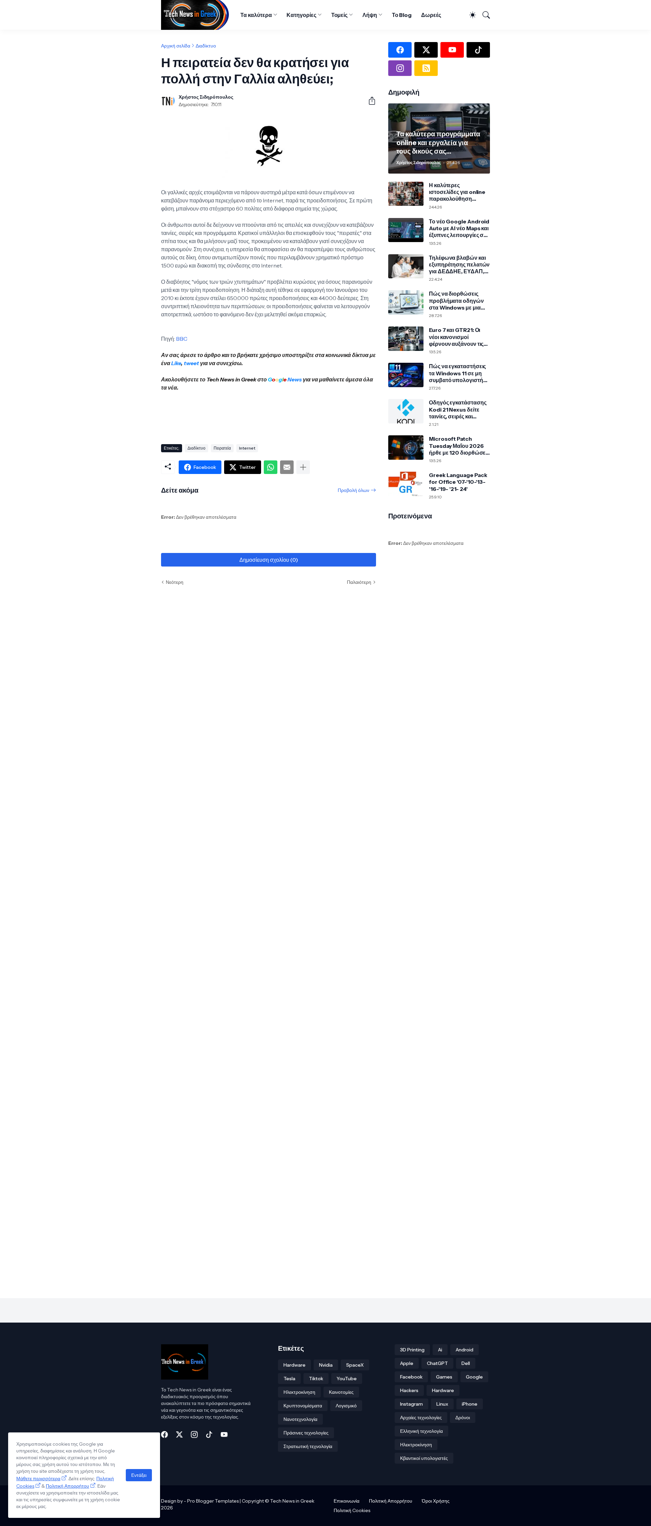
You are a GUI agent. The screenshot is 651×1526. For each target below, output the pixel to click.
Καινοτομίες (341, 1392)
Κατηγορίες (301, 15)
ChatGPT (437, 1363)
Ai (440, 1350)
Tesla (289, 1378)
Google (474, 1377)
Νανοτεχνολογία (300, 1419)
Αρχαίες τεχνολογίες (421, 1417)
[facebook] (400, 50)
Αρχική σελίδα (175, 46)
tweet (191, 363)
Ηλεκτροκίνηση (299, 1392)
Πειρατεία (222, 448)
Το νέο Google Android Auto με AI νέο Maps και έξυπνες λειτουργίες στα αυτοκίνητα (459, 228)
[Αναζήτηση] (483, 15)
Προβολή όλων (353, 490)
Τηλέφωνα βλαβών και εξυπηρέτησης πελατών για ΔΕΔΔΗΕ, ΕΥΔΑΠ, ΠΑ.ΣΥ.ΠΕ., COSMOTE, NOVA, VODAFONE (459, 264)
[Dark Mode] (469, 15)
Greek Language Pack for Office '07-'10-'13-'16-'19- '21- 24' (458, 482)
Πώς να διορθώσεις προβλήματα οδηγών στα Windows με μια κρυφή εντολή (456, 300)
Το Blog (402, 15)
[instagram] (400, 68)
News (294, 379)
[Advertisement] (284, 415)
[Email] (287, 467)
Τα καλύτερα (256, 15)
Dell (465, 1363)
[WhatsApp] (270, 467)
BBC (182, 338)
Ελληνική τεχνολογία (421, 1431)
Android (464, 1350)
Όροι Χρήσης (436, 1501)
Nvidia (326, 1365)
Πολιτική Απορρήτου (390, 1501)
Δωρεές (431, 15)
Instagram (411, 1404)
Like (176, 363)
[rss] (426, 68)
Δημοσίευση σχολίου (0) (268, 559)
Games (444, 1377)
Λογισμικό (346, 1406)
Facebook (411, 1377)
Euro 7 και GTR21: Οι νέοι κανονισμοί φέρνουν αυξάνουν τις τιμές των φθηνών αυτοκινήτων (456, 336)
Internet (247, 448)
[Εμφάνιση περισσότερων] (303, 467)
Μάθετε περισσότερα (38, 1478)
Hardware (294, 1365)
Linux (442, 1404)
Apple (406, 1363)
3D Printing (412, 1350)
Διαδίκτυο (206, 46)
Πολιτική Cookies (352, 1510)
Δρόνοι (462, 1417)
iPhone (469, 1404)
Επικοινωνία (346, 1501)
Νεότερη (174, 582)
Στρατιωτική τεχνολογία (307, 1446)
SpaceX (355, 1365)
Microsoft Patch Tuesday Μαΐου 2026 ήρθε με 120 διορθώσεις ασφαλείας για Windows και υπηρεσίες (459, 445)
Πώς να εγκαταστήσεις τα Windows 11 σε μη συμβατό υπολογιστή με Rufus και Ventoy (457, 373)
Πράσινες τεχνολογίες (306, 1433)
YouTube (347, 1378)
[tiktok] (478, 50)
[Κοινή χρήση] (369, 100)
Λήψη (369, 15)
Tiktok (316, 1378)
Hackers (409, 1390)
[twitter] (426, 50)
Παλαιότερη (359, 582)
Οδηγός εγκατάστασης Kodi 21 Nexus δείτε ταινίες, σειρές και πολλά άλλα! (457, 409)
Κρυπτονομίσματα (302, 1406)
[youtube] (452, 50)
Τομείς (339, 15)
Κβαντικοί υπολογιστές (424, 1458)
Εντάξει (138, 1475)
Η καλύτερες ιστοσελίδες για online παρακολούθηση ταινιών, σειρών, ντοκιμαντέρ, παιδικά (457, 192)
